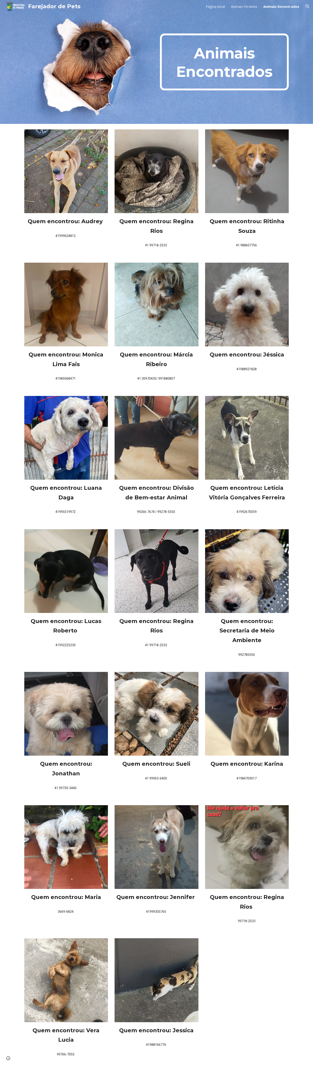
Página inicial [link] (215, 6)
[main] (224, 61)
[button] (307, 6)
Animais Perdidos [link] (244, 6)
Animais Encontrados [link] (281, 6)
